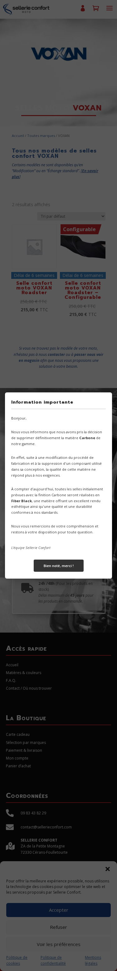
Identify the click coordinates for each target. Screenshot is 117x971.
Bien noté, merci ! (59, 565)
